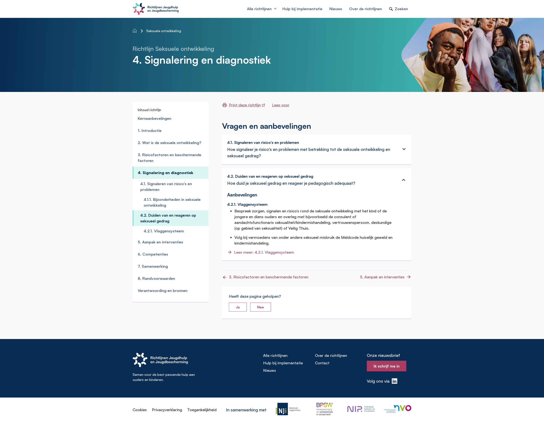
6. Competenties (153, 254)
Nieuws (269, 370)
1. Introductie (150, 130)
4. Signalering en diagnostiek (165, 172)
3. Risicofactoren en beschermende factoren (169, 157)
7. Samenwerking (153, 266)
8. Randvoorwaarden (156, 278)
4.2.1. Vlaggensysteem (164, 231)
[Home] (135, 31)
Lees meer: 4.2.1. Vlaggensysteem (264, 252)
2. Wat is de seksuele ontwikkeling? (169, 142)
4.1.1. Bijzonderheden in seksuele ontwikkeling (172, 202)
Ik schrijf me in (387, 366)
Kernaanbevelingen (154, 118)
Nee (260, 307)
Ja (238, 307)
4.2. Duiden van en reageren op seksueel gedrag (168, 218)
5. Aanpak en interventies (160, 242)
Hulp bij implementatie (283, 362)
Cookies (140, 409)
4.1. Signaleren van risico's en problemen (166, 186)
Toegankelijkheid (202, 409)
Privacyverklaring (167, 409)
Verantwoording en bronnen (162, 290)
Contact (322, 362)
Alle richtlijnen (275, 355)
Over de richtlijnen (331, 355)
